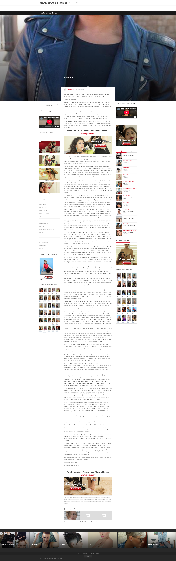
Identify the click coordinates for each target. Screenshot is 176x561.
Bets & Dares (43, 204)
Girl (75, 499)
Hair (78, 499)
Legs (107, 499)
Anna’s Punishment (127, 190)
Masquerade (99, 521)
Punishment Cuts (44, 223)
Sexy (82, 501)
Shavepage (89, 501)
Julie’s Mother (126, 162)
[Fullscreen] (58, 126)
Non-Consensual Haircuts (48, 13)
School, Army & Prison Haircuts (47, 229)
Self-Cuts (42, 232)
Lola (110, 499)
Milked (69, 501)
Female (65, 499)
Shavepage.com (88, 133)
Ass (68, 497)
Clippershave (95, 497)
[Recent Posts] (121, 151)
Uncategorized (43, 245)
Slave (94, 501)
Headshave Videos (94, 553)
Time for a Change (44, 242)
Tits (105, 501)
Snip (103, 501)
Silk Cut (124, 176)
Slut (96, 501)
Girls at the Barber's (44, 213)
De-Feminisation (43, 207)
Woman (109, 501)
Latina (104, 499)
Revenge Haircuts (44, 226)
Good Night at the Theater (128, 218)
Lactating (99, 499)
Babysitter (125, 169)
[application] (49, 122)
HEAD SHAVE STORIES (54, 2)
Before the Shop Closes (128, 232)
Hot (93, 499)
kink (96, 499)
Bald (71, 497)
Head (85, 499)
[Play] (41, 126)
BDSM (74, 497)
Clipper (90, 497)
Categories (84, 553)
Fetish (69, 499)
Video (41, 248)
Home (78, 553)
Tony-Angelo (71, 89)
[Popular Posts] (132, 151)
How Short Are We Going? (86, 521)
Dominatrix (103, 497)
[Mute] (56, 126)
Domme (108, 497)
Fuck (73, 499)
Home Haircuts (43, 216)
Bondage (78, 497)
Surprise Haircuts (44, 239)
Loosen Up (125, 183)
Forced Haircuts (43, 210)
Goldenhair (66, 521)
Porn (76, 501)
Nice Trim (125, 204)
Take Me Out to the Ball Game (129, 225)
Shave (85, 501)
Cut (99, 497)
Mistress (72, 501)
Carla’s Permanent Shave (128, 155)
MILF (65, 501)
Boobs (82, 497)
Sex (79, 501)
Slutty (100, 501)
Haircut (81, 499)
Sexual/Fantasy (43, 235)
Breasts (86, 497)
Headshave (89, 499)
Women (65, 503)
